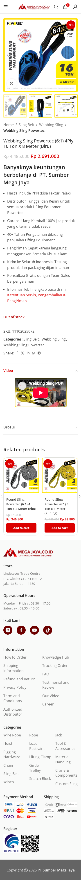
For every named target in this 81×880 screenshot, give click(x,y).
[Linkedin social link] (28, 353)
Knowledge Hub (55, 657)
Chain (8, 765)
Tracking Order (55, 665)
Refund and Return (19, 679)
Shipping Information (13, 668)
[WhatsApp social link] (33, 353)
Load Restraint (37, 746)
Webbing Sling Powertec (24, 130)
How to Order (15, 657)
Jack (58, 735)
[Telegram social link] (39, 353)
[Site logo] (34, 6)
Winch (8, 782)
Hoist (7, 743)
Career (48, 704)
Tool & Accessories (65, 746)
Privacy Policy (14, 687)
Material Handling (63, 759)
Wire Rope (12, 735)
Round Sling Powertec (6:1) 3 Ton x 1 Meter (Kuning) (56, 506)
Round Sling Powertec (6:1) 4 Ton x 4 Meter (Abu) (21, 504)
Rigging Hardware (11, 754)
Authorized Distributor (12, 712)
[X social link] (22, 353)
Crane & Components (66, 773)
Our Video (50, 695)
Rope (33, 735)
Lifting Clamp (40, 756)
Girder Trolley (35, 768)
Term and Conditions (12, 698)
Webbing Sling (51, 124)
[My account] (75, 6)
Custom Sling (66, 783)
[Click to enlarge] (12, 84)
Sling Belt (26, 124)
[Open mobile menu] (5, 6)
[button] (7, 55)
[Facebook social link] (17, 353)
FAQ (45, 674)
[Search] (56, 6)
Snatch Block (40, 778)
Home (8, 124)
